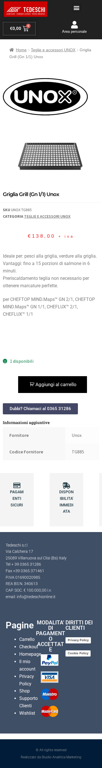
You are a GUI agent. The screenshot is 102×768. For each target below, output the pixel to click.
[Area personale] (74, 24)
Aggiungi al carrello (55, 384)
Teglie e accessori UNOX (53, 50)
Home (21, 50)
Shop (24, 691)
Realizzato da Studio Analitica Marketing (51, 757)
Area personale (74, 31)
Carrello (27, 639)
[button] (76, 7)
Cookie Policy (78, 653)
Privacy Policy (78, 640)
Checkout (28, 646)
